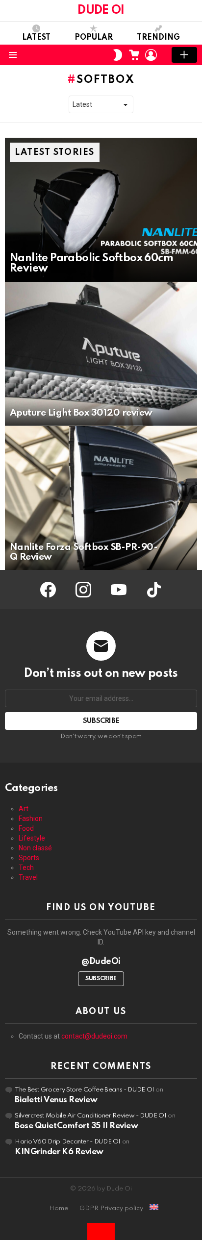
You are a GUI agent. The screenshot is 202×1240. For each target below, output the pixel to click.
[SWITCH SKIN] (118, 55)
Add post (184, 55)
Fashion (31, 818)
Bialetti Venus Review (56, 1100)
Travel (28, 877)
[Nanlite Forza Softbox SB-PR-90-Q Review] (101, 498)
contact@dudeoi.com (94, 1036)
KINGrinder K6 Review (59, 1152)
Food (26, 828)
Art (23, 809)
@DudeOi (101, 961)
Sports (29, 858)
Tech (26, 867)
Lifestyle (32, 838)
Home (58, 1208)
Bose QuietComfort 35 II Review (76, 1126)
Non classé (35, 848)
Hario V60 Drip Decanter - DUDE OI (68, 1142)
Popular (94, 38)
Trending (158, 38)
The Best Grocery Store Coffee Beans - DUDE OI (84, 1090)
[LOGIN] (151, 55)
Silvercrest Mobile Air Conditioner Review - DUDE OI (91, 1116)
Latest (36, 38)
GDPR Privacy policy (111, 1208)
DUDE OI (100, 10)
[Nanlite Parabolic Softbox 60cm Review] (101, 210)
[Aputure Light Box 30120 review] (101, 354)
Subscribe (101, 979)
